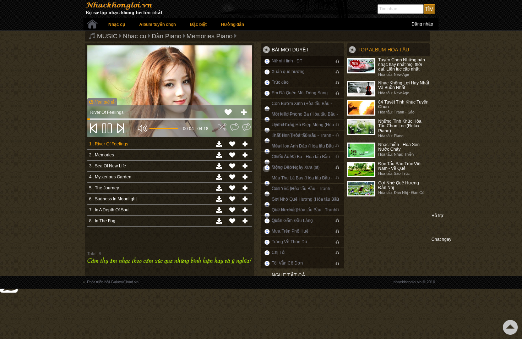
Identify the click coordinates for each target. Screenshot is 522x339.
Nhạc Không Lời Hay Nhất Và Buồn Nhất (403, 85)
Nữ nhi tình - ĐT (287, 61)
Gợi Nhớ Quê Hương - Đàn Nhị (400, 185)
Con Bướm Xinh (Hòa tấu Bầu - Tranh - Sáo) (302, 108)
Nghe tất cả (288, 275)
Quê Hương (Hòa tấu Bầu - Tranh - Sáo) (305, 215)
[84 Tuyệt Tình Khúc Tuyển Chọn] (361, 108)
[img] (222, 127)
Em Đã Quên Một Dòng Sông (300, 92)
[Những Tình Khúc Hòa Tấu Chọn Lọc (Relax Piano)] (361, 127)
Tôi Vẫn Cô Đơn (287, 263)
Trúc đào (280, 82)
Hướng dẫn (232, 24)
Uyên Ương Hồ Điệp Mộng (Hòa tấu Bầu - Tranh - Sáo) (303, 130)
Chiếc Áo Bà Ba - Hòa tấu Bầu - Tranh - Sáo (302, 162)
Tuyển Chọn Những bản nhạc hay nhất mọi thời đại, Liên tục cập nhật (401, 64)
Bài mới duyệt (290, 49)
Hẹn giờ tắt (104, 102)
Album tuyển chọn (157, 24)
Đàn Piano (166, 36)
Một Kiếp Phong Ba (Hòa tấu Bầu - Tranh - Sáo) (305, 119)
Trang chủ (92, 24)
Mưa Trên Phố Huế (290, 231)
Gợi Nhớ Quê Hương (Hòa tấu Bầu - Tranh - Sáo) (305, 204)
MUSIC (107, 36)
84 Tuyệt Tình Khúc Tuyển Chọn (403, 104)
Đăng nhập (422, 24)
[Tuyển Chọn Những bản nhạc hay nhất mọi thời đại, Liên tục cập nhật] (361, 65)
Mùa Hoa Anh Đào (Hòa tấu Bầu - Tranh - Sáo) (304, 151)
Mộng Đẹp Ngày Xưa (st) (296, 167)
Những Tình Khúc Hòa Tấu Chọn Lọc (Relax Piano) (400, 126)
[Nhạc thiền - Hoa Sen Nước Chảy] (361, 150)
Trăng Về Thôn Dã (289, 241)
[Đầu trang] (510, 327)
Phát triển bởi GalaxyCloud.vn (112, 282)
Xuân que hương (288, 71)
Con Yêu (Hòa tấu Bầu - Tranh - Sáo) (302, 193)
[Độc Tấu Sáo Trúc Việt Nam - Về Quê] (361, 169)
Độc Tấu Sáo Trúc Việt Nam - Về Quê (400, 166)
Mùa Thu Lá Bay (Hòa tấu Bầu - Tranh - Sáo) (302, 183)
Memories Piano (209, 36)
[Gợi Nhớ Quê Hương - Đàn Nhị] (361, 188)
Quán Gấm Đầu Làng (292, 220)
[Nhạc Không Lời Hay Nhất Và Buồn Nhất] (361, 88)
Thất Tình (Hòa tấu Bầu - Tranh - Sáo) (303, 140)
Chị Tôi (279, 252)
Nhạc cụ (116, 24)
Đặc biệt (198, 24)
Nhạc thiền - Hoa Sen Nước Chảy (399, 147)
